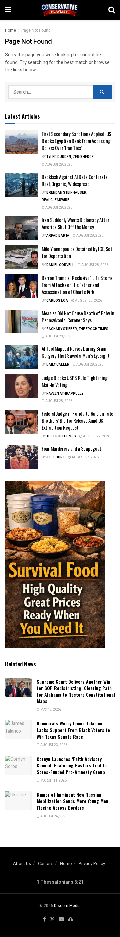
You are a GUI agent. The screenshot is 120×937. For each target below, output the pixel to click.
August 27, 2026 (96, 436)
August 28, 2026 (89, 235)
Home (10, 30)
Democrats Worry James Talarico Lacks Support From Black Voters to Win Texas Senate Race (73, 730)
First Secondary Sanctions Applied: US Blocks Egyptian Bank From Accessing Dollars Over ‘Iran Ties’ (76, 140)
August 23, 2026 (53, 745)
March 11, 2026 (53, 780)
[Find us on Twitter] (52, 919)
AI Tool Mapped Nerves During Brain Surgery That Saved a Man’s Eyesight (76, 352)
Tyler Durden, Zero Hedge (70, 156)
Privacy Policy (92, 863)
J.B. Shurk (55, 457)
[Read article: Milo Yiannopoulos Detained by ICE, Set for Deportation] (21, 257)
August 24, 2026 (53, 816)
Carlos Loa (57, 300)
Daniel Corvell (60, 265)
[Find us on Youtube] (61, 919)
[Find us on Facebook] (44, 919)
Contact (45, 863)
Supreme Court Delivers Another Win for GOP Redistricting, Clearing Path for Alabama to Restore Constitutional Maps (76, 691)
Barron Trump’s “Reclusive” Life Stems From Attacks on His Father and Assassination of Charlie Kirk (77, 284)
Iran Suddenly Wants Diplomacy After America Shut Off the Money (75, 223)
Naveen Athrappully (64, 393)
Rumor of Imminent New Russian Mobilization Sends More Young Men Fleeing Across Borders (72, 801)
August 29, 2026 (58, 164)
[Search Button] (111, 10)
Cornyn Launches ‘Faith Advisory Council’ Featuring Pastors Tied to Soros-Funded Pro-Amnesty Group (72, 765)
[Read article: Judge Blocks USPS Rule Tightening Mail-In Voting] (21, 386)
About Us (22, 863)
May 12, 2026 (50, 709)
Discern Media (67, 906)
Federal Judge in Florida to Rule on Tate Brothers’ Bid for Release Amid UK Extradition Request (77, 420)
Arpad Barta (57, 235)
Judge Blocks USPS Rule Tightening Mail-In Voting (75, 381)
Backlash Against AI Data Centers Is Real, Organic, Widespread (74, 180)
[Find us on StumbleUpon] (70, 919)
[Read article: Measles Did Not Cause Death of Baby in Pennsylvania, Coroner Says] (21, 322)
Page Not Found (36, 30)
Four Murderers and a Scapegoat (71, 448)
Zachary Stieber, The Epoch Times (77, 329)
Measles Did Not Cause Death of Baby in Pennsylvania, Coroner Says (78, 316)
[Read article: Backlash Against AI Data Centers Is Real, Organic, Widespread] (21, 185)
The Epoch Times (61, 436)
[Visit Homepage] (60, 10)
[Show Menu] (8, 10)
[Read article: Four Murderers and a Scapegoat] (21, 457)
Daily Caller (57, 364)
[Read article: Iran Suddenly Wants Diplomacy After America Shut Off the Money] (21, 228)
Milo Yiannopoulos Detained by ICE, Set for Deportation (77, 252)
